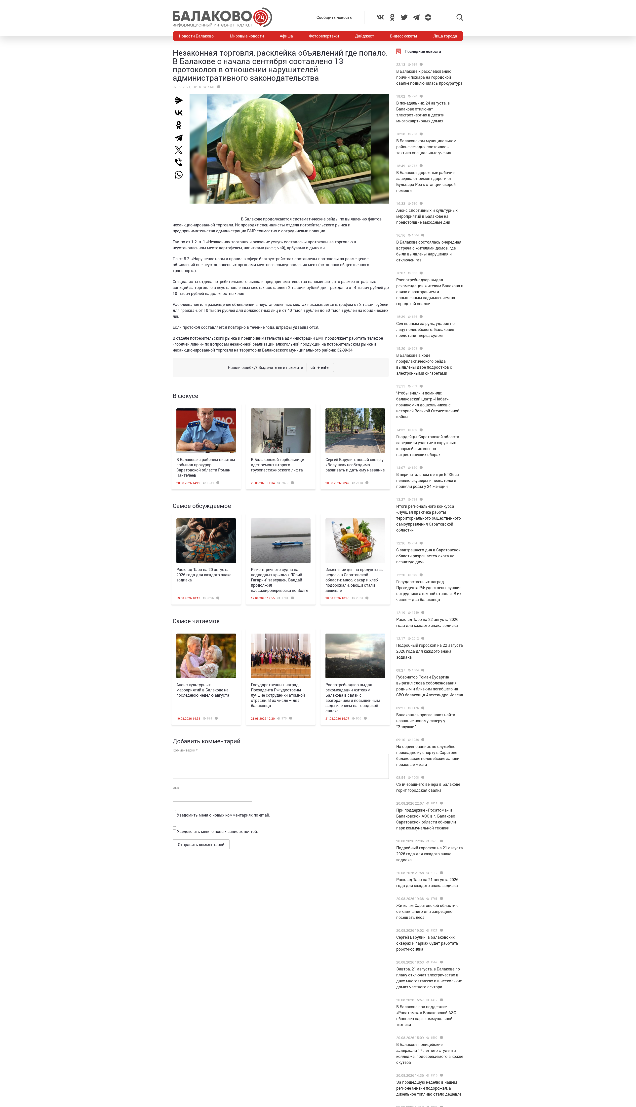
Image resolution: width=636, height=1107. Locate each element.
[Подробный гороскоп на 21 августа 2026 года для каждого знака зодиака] (440, 841)
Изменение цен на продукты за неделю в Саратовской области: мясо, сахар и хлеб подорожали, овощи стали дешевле (354, 580)
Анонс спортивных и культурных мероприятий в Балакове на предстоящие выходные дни (427, 216)
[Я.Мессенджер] (181, 100)
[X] (181, 150)
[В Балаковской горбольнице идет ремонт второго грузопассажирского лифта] (281, 430)
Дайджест (364, 35)
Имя (176, 788)
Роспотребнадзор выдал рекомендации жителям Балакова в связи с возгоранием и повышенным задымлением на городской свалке (352, 697)
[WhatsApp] (181, 175)
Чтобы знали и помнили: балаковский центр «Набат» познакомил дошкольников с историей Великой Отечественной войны (427, 404)
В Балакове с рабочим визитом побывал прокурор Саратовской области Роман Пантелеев (205, 467)
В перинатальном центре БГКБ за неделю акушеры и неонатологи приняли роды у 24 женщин (427, 480)
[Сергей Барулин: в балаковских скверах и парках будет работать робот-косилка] (440, 930)
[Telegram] (181, 137)
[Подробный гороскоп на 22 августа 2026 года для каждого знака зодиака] (422, 638)
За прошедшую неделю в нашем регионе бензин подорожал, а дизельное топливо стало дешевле (428, 1088)
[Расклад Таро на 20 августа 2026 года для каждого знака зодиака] (206, 540)
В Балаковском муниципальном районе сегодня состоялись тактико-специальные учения (426, 146)
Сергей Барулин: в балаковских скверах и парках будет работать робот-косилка (427, 943)
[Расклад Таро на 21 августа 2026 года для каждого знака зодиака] (440, 872)
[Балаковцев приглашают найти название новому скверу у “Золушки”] (422, 708)
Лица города (445, 35)
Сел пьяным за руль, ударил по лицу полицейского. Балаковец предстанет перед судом (425, 329)
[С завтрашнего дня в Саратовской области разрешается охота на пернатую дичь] (420, 543)
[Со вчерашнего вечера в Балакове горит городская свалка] (422, 777)
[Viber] (181, 162)
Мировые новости (247, 35)
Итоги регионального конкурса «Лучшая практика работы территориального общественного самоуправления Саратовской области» (428, 518)
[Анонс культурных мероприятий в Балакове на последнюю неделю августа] (206, 656)
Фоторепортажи (324, 35)
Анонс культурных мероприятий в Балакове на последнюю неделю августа (202, 690)
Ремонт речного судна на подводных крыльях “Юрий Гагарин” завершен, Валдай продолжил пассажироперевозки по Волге (279, 580)
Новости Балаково (196, 35)
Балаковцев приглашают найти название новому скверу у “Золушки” (425, 720)
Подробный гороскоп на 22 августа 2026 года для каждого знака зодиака (429, 651)
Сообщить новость (334, 17)
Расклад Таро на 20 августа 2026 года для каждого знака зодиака (204, 574)
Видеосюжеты (403, 35)
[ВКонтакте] (181, 113)
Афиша (286, 35)
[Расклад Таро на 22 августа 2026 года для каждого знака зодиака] (422, 612)
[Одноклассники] (181, 125)
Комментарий (185, 750)
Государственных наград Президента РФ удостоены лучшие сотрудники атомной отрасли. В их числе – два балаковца (278, 695)
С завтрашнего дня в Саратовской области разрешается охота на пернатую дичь (428, 555)
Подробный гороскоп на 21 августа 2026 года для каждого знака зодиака (429, 853)
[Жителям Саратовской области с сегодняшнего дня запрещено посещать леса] (440, 898)
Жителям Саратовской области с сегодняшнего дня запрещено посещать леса (427, 911)
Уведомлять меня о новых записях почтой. (217, 831)
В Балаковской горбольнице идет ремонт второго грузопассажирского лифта (277, 464)
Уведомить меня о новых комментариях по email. (223, 815)
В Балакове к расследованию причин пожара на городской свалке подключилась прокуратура (429, 77)
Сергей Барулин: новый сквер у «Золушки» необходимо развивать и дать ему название (355, 464)
